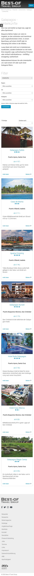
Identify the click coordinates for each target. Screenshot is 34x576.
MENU (31, 5)
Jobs (3, 541)
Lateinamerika (22, 9)
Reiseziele (14, 9)
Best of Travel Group (6, 9)
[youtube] (11, 507)
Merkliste (4, 529)
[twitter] (5, 507)
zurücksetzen (6, 106)
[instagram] (8, 507)
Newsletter (5, 535)
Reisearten (5, 517)
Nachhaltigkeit (6, 559)
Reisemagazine (6, 520)
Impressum (5, 550)
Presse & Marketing (8, 538)
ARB (3, 556)
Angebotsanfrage (7, 526)
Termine (4, 544)
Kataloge (4, 523)
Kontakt (4, 532)
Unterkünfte (5, 78)
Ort (2, 90)
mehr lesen (6, 174)
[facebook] (2, 507)
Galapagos (29, 9)
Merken (28, 174)
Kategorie (4, 96)
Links (3, 547)
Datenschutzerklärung (8, 553)
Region (3, 83)
